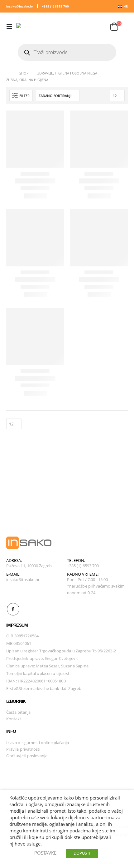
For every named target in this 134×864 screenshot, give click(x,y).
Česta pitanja (18, 712)
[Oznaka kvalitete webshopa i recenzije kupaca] (21, 771)
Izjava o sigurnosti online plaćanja (37, 742)
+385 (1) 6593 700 (55, 6)
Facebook (13, 609)
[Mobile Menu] (11, 26)
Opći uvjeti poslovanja (26, 756)
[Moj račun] (85, 27)
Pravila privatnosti (23, 749)
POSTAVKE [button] (45, 853)
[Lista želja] (100, 27)
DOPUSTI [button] (82, 853)
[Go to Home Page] (8, 73)
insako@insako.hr (19, 6)
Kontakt (13, 719)
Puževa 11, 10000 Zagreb (29, 565)
